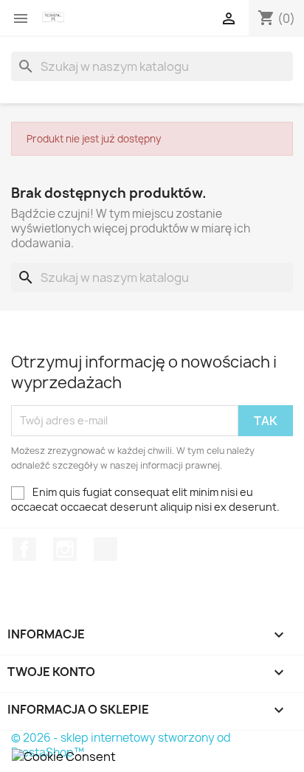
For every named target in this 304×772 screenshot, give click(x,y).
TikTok (105, 549)
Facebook (24, 549)
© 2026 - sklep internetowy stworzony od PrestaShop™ (121, 745)
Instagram (65, 549)
